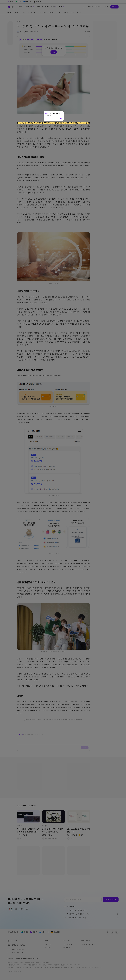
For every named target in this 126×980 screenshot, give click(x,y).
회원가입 (47, 113)
